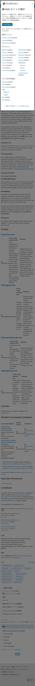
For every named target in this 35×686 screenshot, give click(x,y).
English (22, 68)
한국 (3, 100)
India (3, 84)
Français (22, 70)
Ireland (4, 65)
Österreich (21, 55)
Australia (4, 82)
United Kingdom (23, 73)
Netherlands (22, 50)
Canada (4, 40)
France (4, 62)
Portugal (20, 57)
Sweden (20, 60)
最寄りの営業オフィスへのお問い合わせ (17, 106)
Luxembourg (6, 70)
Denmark (4, 52)
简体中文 (6, 92)
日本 (3, 97)
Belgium (4, 50)
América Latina (6, 37)
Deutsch (22, 65)
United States (6, 43)
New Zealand (6, 87)
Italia (3, 68)
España (4, 57)
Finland (4, 60)
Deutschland (5, 55)
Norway (20, 52)
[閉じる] (32, 3)
